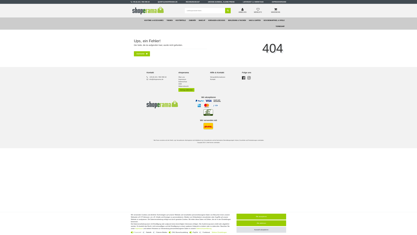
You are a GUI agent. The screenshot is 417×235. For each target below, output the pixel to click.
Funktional (206, 232)
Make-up (202, 20)
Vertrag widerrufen (186, 90)
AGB (180, 84)
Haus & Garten (255, 20)
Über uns (181, 77)
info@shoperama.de (168, 2)
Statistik (148, 232)
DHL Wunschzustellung (180, 232)
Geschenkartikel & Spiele (274, 20)
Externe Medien (161, 232)
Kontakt (212, 79)
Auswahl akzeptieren (261, 230)
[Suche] (228, 10)
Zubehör (192, 20)
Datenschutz (182, 81)
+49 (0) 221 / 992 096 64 (141, 2)
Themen (170, 20)
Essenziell (137, 232)
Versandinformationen (217, 77)
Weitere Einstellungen (219, 232)
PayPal (195, 232)
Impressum (182, 79)
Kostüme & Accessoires (154, 20)
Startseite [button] (140, 54)
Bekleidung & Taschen (237, 20)
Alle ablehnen (261, 223)
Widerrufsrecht (183, 86)
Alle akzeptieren (261, 216)
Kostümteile (181, 20)
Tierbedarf (280, 26)
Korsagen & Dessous (216, 20)
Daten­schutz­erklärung (203, 228)
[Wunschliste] (258, 9)
